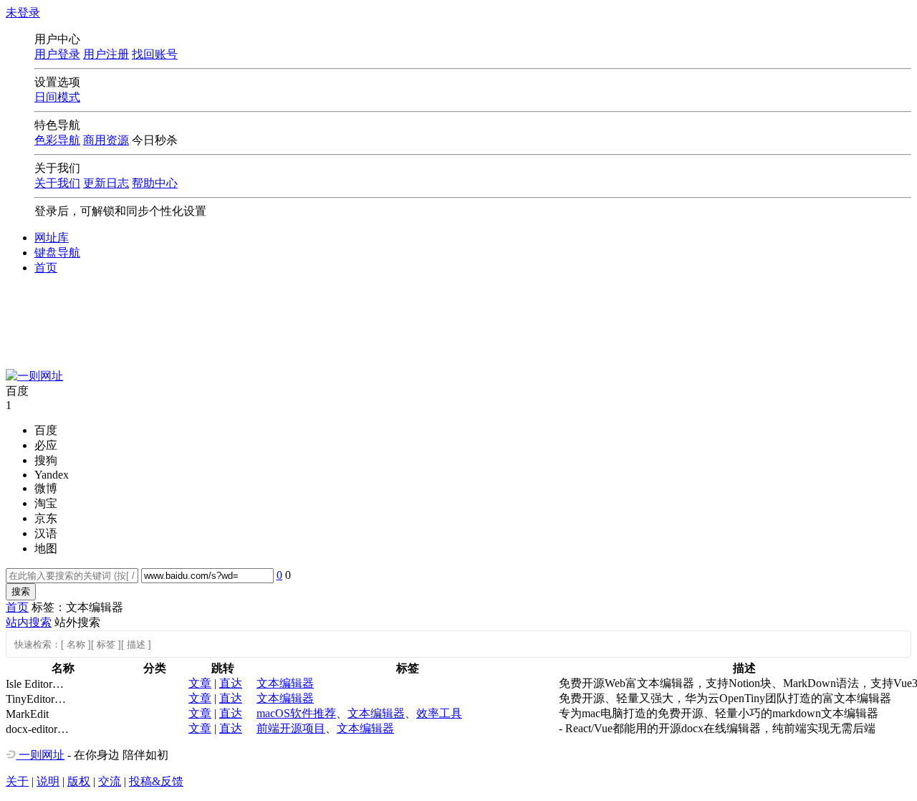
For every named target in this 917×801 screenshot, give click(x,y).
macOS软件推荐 (296, 713)
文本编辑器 (285, 683)
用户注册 (106, 54)
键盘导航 (57, 252)
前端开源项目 (290, 728)
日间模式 (57, 97)
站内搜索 (29, 622)
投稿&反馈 (156, 781)
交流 (109, 781)
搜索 (20, 591)
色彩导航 (57, 140)
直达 (230, 683)
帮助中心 (155, 183)
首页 (45, 268)
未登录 (23, 12)
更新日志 (106, 183)
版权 (78, 781)
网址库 (51, 237)
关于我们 (57, 183)
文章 (199, 683)
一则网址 (40, 755)
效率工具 (439, 713)
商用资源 (106, 140)
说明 (48, 781)
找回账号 (155, 54)
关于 (17, 781)
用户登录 (57, 54)
